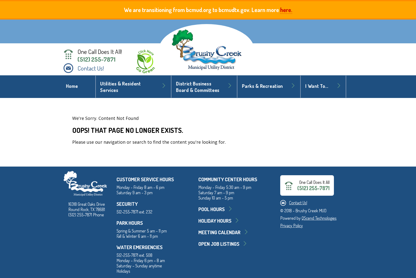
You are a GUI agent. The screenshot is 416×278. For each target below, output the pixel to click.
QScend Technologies (319, 218)
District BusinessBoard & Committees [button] (198, 87)
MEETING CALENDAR (219, 232)
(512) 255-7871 (97, 59)
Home (72, 86)
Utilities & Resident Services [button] (120, 87)
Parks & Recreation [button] (262, 86)
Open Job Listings (218, 243)
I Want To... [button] (316, 86)
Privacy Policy (291, 225)
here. (286, 9)
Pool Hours (211, 209)
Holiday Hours (214, 220)
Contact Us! (91, 68)
